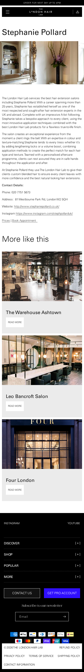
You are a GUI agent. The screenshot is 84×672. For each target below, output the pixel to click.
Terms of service (41, 656)
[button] (7, 12)
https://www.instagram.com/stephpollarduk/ (44, 213)
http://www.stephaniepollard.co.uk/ (36, 206)
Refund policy (69, 647)
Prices (6, 220)
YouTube (74, 523)
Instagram (12, 523)
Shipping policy (69, 656)
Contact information (19, 664)
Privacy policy (14, 656)
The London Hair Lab (28, 647)
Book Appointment (25, 220)
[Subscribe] (64, 616)
